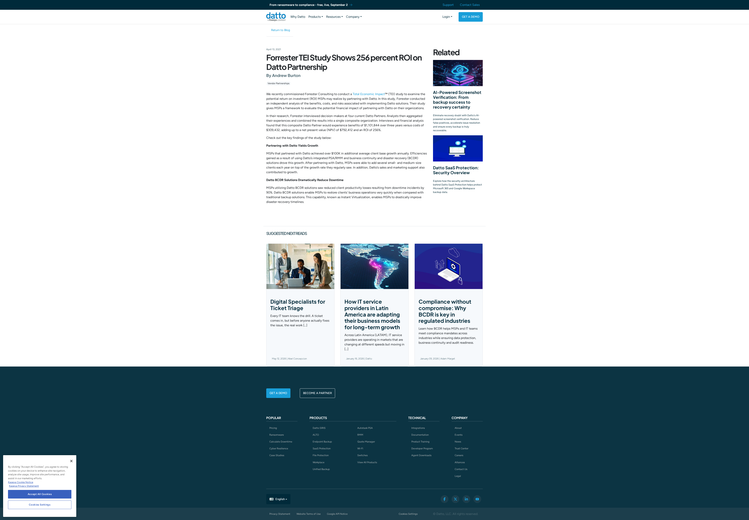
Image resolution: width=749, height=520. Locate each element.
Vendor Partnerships (278, 83)
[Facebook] (444, 499)
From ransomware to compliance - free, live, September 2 (309, 5)
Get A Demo (470, 17)
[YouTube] (477, 499)
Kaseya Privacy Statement (24, 485)
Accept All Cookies (40, 494)
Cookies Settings (408, 513)
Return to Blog (280, 30)
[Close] (71, 461)
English (280, 499)
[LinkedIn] (466, 499)
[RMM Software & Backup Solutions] (276, 16)
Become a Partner (317, 393)
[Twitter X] (455, 499)
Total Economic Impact (369, 94)
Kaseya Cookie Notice (20, 482)
